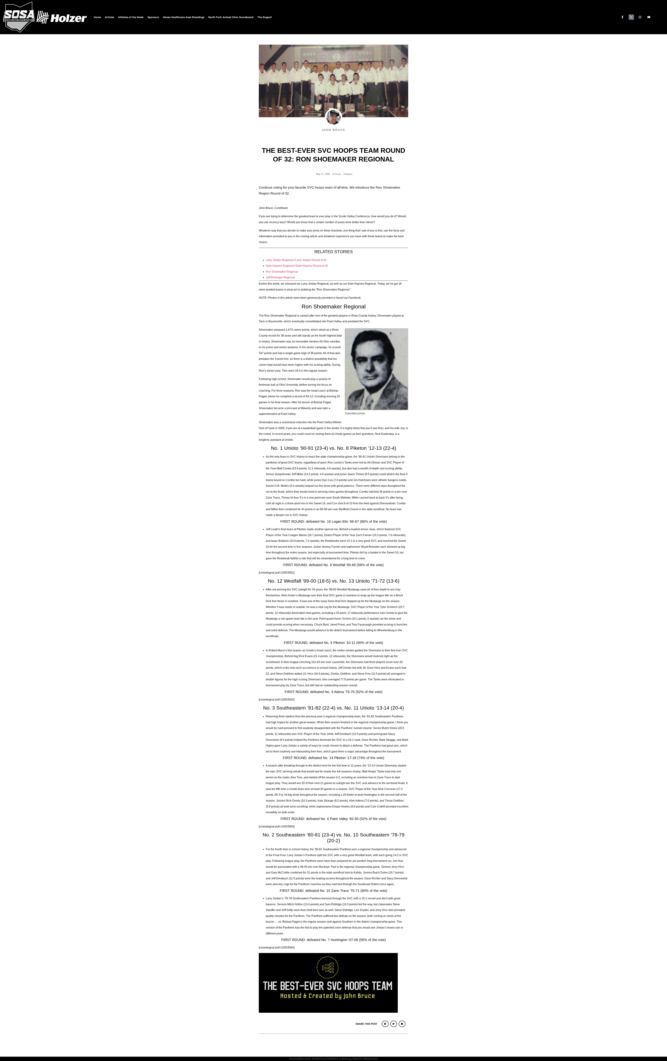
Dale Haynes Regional (280, 265)
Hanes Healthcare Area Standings (183, 17)
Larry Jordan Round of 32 (311, 260)
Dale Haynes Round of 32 (312, 265)
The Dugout (264, 17)
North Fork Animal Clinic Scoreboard (230, 17)
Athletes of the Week (131, 17)
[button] (385, 1024)
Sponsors (153, 17)
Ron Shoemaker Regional (282, 271)
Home (97, 17)
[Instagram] (640, 17)
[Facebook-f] (622, 17)
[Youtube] (649, 17)
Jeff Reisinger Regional (280, 277)
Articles (109, 17)
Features (348, 174)
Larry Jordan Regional (279, 260)
